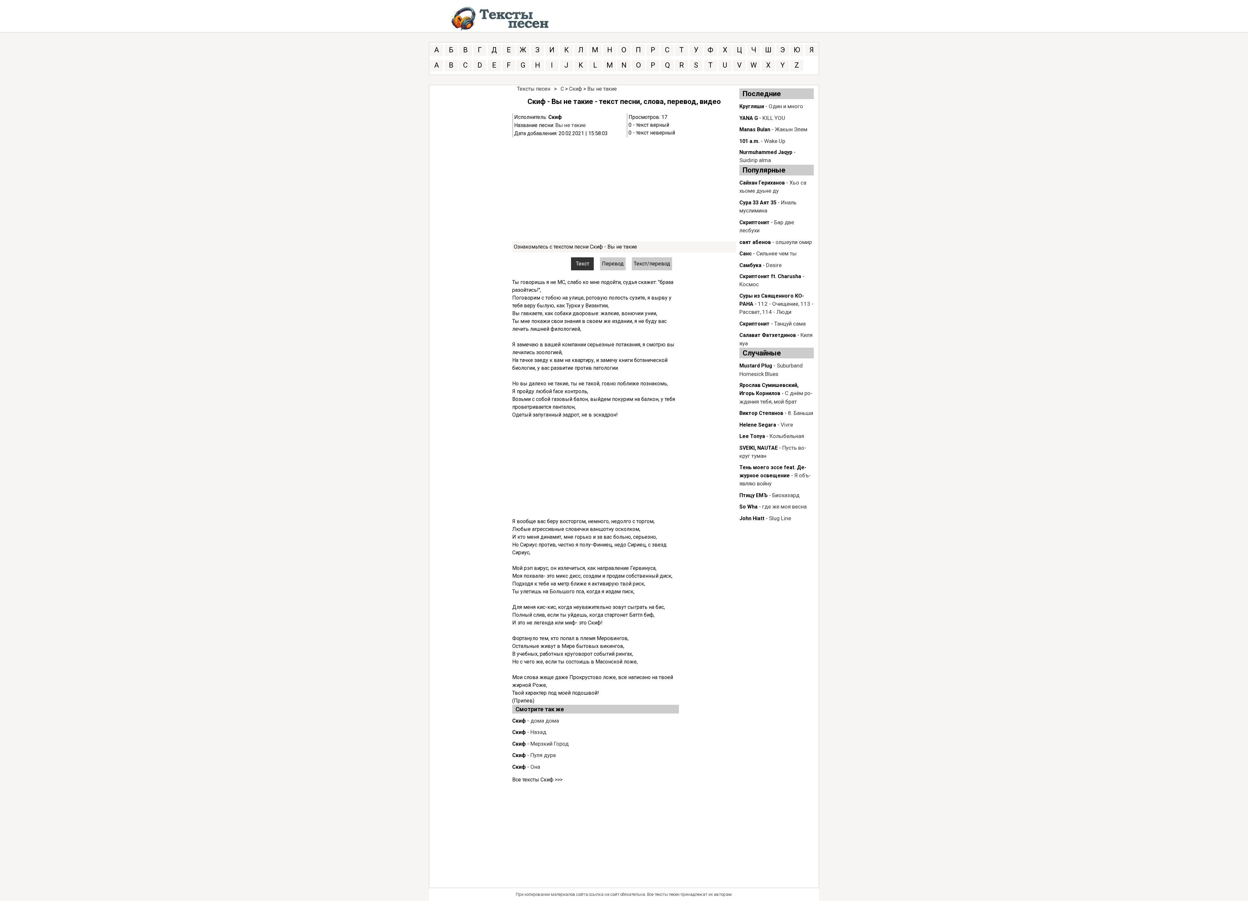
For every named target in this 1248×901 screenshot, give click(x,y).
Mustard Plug (755, 366)
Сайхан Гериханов (762, 183)
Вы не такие (602, 89)
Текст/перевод (652, 264)
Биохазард (786, 495)
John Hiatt (751, 518)
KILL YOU (773, 118)
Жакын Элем (791, 129)
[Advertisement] (624, 189)
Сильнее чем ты (776, 253)
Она (535, 767)
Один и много (786, 106)
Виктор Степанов (761, 413)
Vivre (787, 424)
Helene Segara (757, 425)
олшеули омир (793, 242)
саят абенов (755, 242)
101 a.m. (749, 141)
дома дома (544, 720)
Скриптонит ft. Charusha (770, 276)
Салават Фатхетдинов (767, 335)
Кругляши (751, 106)
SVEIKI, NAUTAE (758, 448)
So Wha (748, 507)
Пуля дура (543, 755)
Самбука (750, 265)
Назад (538, 732)
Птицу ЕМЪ (753, 495)
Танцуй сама (790, 323)
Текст (582, 264)
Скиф (575, 89)
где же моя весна (784, 506)
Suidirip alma (755, 160)
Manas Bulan (754, 129)
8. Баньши (800, 413)
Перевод (613, 264)
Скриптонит (754, 222)
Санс (745, 254)
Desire (774, 265)
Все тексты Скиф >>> (537, 780)
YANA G (748, 118)
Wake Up (774, 141)
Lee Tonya (752, 436)
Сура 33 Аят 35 (757, 203)
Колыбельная (787, 436)
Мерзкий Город (549, 743)
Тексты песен (533, 89)
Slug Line (780, 518)
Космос (749, 284)
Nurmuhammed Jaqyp (765, 152)
